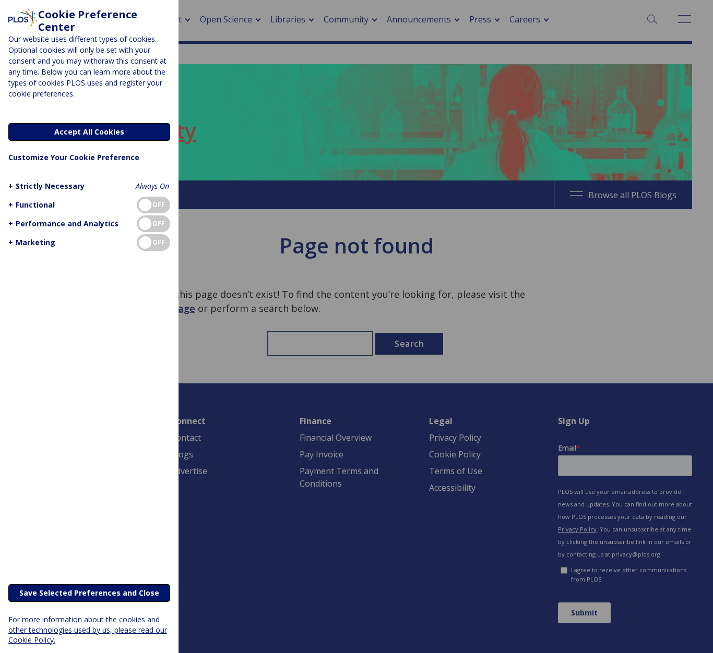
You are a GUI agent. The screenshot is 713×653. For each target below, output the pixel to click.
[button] (46, 186)
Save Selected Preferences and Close (89, 593)
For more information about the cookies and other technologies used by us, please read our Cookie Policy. (87, 629)
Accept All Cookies (89, 132)
